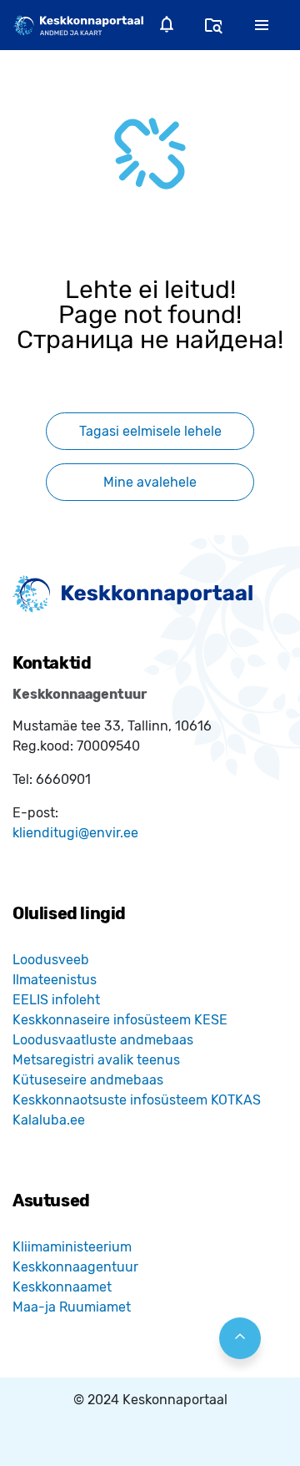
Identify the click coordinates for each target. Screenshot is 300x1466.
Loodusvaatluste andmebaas (102, 1040)
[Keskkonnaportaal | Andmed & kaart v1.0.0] (78, 25)
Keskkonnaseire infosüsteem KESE (120, 1020)
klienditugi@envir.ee (75, 833)
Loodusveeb (50, 960)
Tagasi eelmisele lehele (150, 431)
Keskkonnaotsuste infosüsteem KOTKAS (136, 1100)
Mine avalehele (150, 482)
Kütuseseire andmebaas (87, 1080)
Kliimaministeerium (72, 1247)
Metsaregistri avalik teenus (96, 1060)
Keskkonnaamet (62, 1287)
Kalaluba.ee (48, 1120)
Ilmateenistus (54, 980)
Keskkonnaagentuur (75, 1267)
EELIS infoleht (56, 1000)
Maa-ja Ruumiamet (71, 1307)
